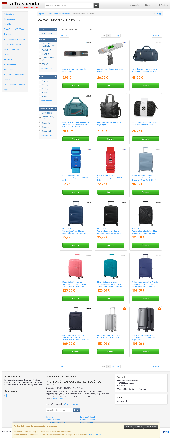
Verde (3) (45, 88)
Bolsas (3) (46, 123)
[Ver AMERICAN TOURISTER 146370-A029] (111, 266)
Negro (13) (46, 81)
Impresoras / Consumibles (14, 39)
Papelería (7, 80)
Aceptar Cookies (151, 427)
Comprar (75, 86)
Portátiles (8, 24)
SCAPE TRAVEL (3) (48, 59)
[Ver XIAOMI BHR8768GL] (145, 319)
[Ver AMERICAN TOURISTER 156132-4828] (76, 106)
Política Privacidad (53, 420)
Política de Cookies (93, 435)
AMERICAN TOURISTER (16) (48, 44)
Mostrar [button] (156, 36)
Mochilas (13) (47, 113)
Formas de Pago (86, 422)
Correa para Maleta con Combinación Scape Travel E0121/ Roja (109, 178)
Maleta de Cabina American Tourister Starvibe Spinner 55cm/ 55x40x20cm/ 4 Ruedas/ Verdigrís (109, 284)
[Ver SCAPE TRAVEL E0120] (76, 160)
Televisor (7, 34)
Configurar (128, 427)
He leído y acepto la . (63, 404)
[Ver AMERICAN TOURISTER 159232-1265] (145, 53)
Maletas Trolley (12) (48, 118)
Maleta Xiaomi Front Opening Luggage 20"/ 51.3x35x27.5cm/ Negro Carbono (143, 337)
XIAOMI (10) (46, 50)
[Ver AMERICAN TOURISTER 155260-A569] (145, 266)
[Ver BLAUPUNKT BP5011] (76, 53)
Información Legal (87, 417)
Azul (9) (45, 85)
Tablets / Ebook (10, 65)
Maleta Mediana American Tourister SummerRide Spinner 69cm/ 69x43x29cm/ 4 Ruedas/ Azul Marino (75, 337)
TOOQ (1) (45, 64)
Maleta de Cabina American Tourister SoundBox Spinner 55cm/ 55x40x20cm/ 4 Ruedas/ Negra (145, 231)
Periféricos (8, 59)
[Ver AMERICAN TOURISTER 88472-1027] (145, 213)
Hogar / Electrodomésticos (14, 75)
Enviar (76, 410)
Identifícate (136, 5)
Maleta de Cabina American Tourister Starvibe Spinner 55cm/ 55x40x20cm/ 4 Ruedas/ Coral (74, 284)
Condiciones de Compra (55, 422)
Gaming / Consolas (11, 49)
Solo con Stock (48, 33)
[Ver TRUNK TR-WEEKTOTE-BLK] (111, 106)
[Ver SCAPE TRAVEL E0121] (111, 160)
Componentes (9, 19)
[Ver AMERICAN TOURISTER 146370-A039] (76, 266)
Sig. (118, 36)
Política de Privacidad (57, 398)
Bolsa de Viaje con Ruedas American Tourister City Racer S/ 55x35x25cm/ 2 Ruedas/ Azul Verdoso (75, 124)
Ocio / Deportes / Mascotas (15, 85)
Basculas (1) (47, 131)
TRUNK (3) (46, 54)
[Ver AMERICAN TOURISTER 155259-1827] (145, 160)
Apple (6, 90)
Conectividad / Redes (12, 44)
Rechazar (138, 427)
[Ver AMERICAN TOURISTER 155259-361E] (111, 213)
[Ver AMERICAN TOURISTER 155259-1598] (76, 213)
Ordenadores (9, 14)
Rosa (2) (45, 96)
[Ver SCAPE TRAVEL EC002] (111, 53)
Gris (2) (44, 92)
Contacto (151, 5)
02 (113, 36)
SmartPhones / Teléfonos (14, 29)
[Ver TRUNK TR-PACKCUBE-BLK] (145, 106)
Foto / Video (8, 70)
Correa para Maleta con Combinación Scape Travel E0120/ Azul (75, 178)
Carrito (164, 5)
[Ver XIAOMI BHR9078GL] (111, 319)
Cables (6, 54)
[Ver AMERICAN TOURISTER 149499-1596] (76, 319)
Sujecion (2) (46, 127)
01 (109, 36)
